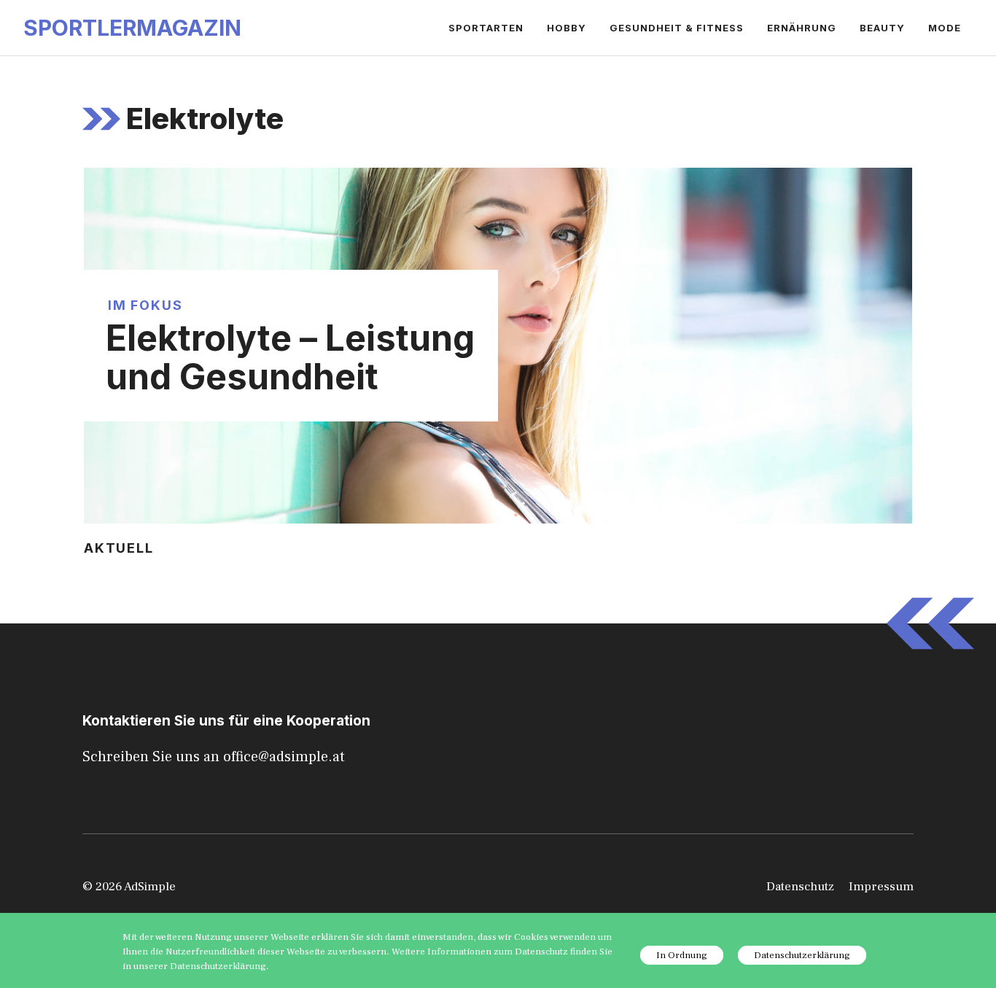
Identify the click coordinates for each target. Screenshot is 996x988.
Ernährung (801, 28)
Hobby (566, 28)
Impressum (881, 887)
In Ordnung (681, 955)
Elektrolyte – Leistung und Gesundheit (290, 357)
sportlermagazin (132, 28)
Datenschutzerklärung (802, 955)
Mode (944, 28)
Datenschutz (800, 887)
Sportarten (486, 28)
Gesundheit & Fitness (677, 28)
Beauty (882, 28)
